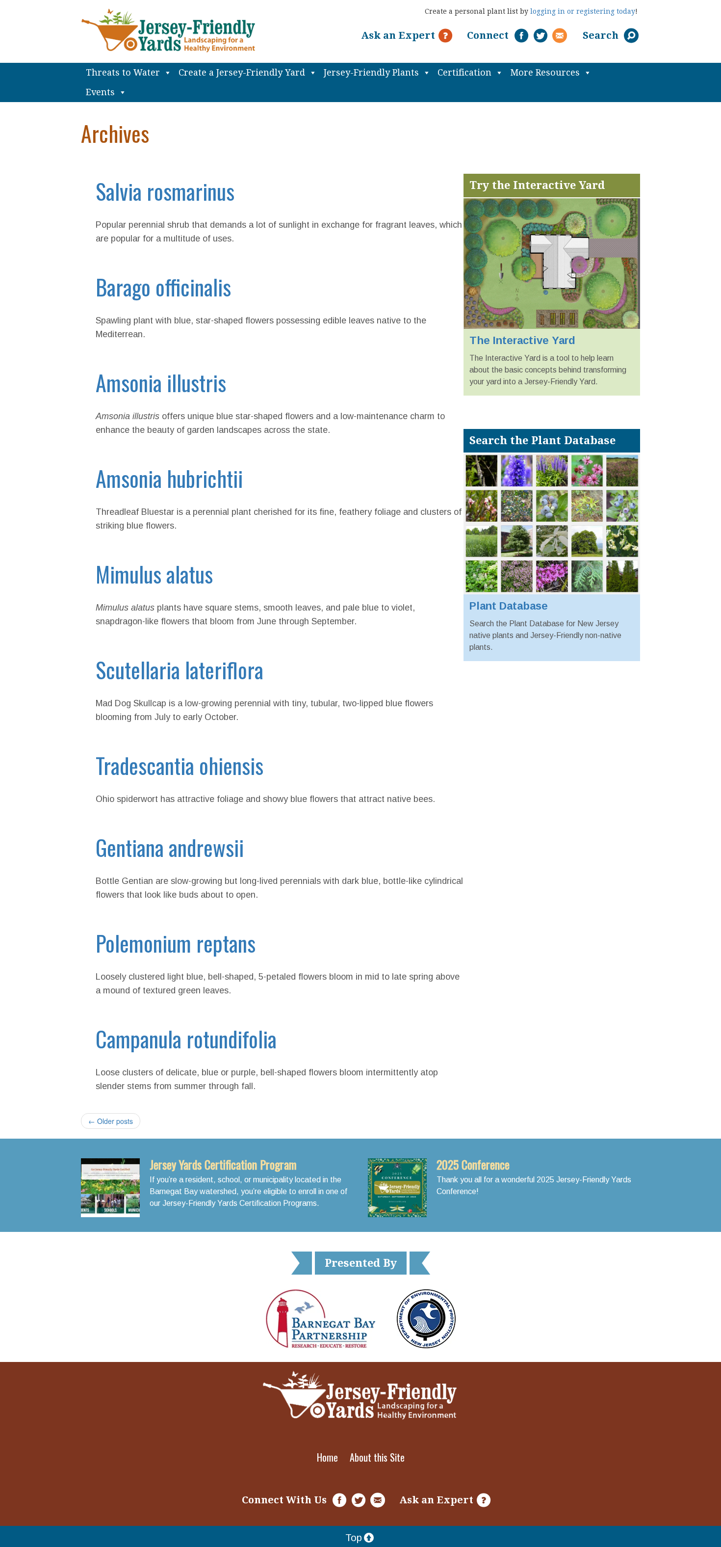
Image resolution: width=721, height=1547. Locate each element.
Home (327, 1457)
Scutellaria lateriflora (179, 670)
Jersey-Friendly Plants (371, 72)
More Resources (545, 72)
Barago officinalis (163, 287)
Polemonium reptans (176, 943)
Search (602, 35)
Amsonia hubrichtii (169, 478)
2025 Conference (473, 1164)
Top (353, 1537)
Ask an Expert (398, 35)
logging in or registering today (582, 11)
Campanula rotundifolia (186, 1039)
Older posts (110, 1121)
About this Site (377, 1457)
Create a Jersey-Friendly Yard (242, 72)
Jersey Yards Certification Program (223, 1164)
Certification (464, 72)
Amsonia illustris (161, 383)
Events (100, 92)
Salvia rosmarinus (165, 191)
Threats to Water (123, 72)
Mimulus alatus (154, 574)
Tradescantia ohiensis (179, 765)
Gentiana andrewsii (170, 847)
